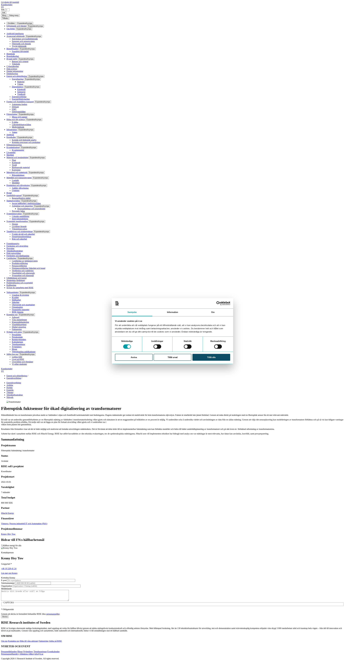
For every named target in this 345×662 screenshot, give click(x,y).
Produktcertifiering (20, 263)
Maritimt (10, 155)
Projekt (9, 387)
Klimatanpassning (14, 145)
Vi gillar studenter (19, 364)
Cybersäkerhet (12, 66)
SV (2, 7)
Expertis (9, 390)
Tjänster (9, 392)
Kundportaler (6, 5)
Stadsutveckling (13, 201)
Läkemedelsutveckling (21, 124)
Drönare (15, 107)
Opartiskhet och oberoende (23, 273)
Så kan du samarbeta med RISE (19, 287)
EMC (14, 109)
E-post (4, 580)
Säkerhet (15, 302)
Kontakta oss (12, 314)
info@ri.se (38, 654)
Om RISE (10, 29)
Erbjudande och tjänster (16, 26)
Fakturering (17, 329)
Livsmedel (10, 152)
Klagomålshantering (20, 322)
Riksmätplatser (18, 175)
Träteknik (16, 64)
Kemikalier (11, 137)
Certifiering (11, 258)
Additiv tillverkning (20, 188)
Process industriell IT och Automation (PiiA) (28, 523)
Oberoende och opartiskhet (23, 305)
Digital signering (19, 327)
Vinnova (4, 523)
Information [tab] (172, 312)
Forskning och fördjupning (17, 256)
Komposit (16, 162)
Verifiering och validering (23, 270)
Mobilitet (16, 183)
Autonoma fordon (19, 104)
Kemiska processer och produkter (26, 142)
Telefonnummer (8, 583)
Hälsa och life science (15, 119)
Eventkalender (53, 651)
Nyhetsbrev (17, 347)
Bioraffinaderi (12, 49)
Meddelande (6, 588)
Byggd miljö (11, 59)
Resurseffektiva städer (21, 198)
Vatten (14, 132)
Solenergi (21, 92)
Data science (11, 69)
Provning (10, 248)
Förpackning (11, 114)
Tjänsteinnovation (19, 229)
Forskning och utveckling (17, 246)
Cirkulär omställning (20, 216)
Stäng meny (14, 15)
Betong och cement (20, 61)
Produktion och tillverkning (18, 185)
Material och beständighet (17, 157)
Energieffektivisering (21, 99)
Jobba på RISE (55, 641)
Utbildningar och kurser (16, 278)
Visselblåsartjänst (19, 324)
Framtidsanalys (12, 243)
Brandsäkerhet (12, 56)
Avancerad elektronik (15, 36)
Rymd (9, 193)
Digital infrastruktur (14, 71)
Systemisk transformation (17, 221)
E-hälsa (15, 122)
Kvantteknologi (13, 147)
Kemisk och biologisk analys (24, 140)
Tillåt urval (172, 357)
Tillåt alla (211, 357)
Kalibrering (11, 285)
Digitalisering (12, 73)
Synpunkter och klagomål (23, 275)
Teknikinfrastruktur (14, 251)
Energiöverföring (19, 97)
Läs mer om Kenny (9, 573)
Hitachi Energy (7, 513)
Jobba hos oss (12, 354)
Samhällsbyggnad (14, 195)
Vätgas (20, 84)
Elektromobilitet (18, 111)
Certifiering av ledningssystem (25, 261)
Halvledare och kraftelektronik (25, 39)
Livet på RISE (18, 359)
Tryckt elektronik (19, 46)
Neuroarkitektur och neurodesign (31, 209)
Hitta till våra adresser (29, 641)
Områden (11, 23)
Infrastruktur (11, 129)
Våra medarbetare (19, 320)
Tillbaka (5, 18)
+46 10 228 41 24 (8, 568)
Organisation (17, 307)
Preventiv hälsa (18, 211)
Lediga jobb (17, 357)
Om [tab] (213, 312)
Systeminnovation (14, 213)
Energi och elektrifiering (16, 76)
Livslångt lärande (19, 226)
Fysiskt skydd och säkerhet (23, 234)
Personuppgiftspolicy (10, 654)
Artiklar (9, 385)
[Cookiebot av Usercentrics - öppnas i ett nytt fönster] (218, 303)
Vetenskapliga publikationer (23, 351)
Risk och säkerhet (19, 239)
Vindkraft (21, 94)
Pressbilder (16, 334)
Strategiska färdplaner (15, 280)
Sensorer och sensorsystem (23, 41)
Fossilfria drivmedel (20, 51)
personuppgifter (52, 614)
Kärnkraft (21, 89)
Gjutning (15, 190)
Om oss (4, 641)
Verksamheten (12, 292)
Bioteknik (10, 54)
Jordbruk (10, 135)
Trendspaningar (18, 344)
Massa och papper (19, 117)
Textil (14, 165)
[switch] (157, 346)
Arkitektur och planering (22, 206)
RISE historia (17, 312)
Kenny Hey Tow (8, 534)
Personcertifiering (19, 266)
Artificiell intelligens (15, 33)
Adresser (15, 317)
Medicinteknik (18, 127)
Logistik (15, 180)
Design (15, 224)
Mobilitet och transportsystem (19, 178)
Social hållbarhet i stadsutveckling (26, 203)
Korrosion (16, 170)
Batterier (21, 82)
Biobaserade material (21, 167)
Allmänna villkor (26, 654)
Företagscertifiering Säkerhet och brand (28, 268)
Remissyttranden (19, 339)
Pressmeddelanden (9, 651)
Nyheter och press (14, 332)
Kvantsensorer (18, 150)
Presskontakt (17, 337)
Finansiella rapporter (20, 309)
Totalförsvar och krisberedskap (19, 231)
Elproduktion (17, 87)
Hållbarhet (16, 300)
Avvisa (134, 357)
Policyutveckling (13, 253)
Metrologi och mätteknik (16, 172)
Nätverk (9, 397)
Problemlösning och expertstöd (19, 283)
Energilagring (17, 79)
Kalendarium (17, 342)
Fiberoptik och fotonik (21, 44)
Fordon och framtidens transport (20, 102)
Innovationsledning (20, 219)
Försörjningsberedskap (21, 236)
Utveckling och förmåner (22, 362)
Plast (14, 160)
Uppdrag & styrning (20, 295)
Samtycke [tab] (132, 312)
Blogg (14, 349)
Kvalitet (15, 297)
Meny (4, 15)
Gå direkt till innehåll (10, 2)
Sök (2, 9)
